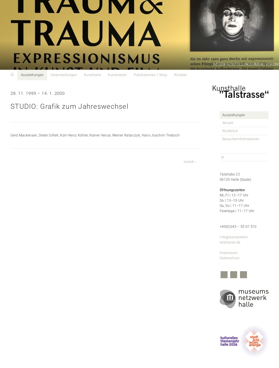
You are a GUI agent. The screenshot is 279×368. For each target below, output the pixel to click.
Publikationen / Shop (150, 75)
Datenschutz (230, 258)
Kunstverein (117, 75)
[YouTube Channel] (243, 275)
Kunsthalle (92, 75)
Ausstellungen (32, 75)
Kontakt (180, 75)
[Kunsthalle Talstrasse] (244, 90)
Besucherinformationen (241, 139)
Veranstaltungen (64, 75)
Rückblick (230, 131)
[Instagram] (233, 275)
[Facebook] (224, 275)
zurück (189, 162)
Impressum (229, 253)
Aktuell (227, 123)
